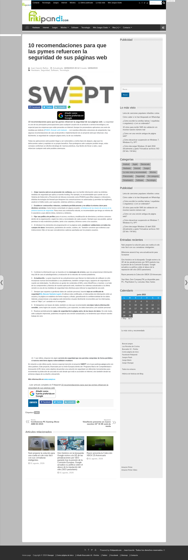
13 (153, 305)
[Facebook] (142, 3)
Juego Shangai (127, 363)
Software (74, 28)
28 (158, 312)
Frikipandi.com (116, 550)
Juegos (56, 3)
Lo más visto (100, 3)
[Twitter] (144, 3)
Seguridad (45, 70)
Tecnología (46, 3)
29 (124, 316)
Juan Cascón (129, 550)
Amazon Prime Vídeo (129, 470)
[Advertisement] (71, 171)
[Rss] (140, 3)
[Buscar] (164, 3)
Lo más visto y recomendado (134, 172)
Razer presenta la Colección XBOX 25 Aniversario (99, 454)
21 (158, 308)
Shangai (50, 555)
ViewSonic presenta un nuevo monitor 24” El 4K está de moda (97, 423)
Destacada (145, 164)
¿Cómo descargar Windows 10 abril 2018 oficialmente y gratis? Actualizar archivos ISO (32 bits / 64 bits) (141, 148)
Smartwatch (128, 180)
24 (135, 312)
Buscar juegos (127, 344)
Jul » (130, 318)
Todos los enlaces (129, 369)
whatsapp (69, 107)
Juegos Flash (127, 357)
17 (135, 308)
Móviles (73, 3)
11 (141, 305)
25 (141, 312)
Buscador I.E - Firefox (130, 349)
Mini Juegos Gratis (115, 3)
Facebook (114, 555)
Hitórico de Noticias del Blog (132, 374)
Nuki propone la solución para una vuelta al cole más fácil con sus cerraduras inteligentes (41, 456)
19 (147, 308)
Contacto (36, 3)
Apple (135, 164)
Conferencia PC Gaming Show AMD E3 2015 (45, 422)
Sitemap (124, 555)
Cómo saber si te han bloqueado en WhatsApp (141, 117)
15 (124, 308)
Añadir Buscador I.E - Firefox (88, 555)
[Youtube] (147, 3)
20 (153, 308)
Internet (64, 3)
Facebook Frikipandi (129, 355)
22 (124, 312)
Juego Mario (126, 360)
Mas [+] (115, 28)
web (37, 412)
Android (126, 164)
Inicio (27, 27)
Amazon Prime (126, 467)
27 (153, 312)
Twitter (104, 555)
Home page (26, 555)
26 (147, 312)
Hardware (36, 28)
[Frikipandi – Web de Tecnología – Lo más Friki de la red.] (54, 16)
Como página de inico (130, 352)
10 (135, 305)
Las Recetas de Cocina (131, 346)
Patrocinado (128, 176)
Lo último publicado (85, 3)
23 (130, 312)
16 (130, 308)
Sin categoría (153, 176)
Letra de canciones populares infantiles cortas (141, 113)
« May (123, 318)
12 (147, 305)
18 (141, 308)
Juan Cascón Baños (39, 68)
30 (130, 316)
